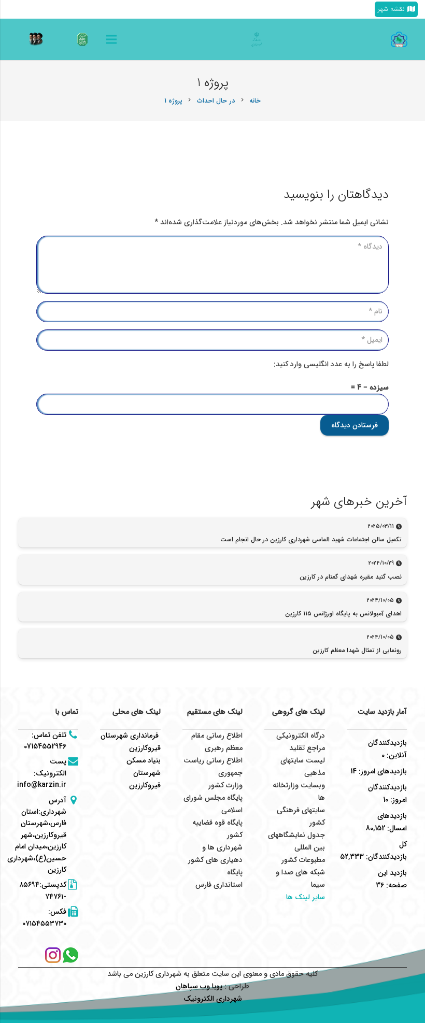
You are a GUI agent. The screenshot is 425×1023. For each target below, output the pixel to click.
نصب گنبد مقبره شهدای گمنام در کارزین (351, 577)
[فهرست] (111, 39)
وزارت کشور (225, 785)
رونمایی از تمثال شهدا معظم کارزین (357, 650)
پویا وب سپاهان (199, 986)
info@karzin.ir (41, 784)
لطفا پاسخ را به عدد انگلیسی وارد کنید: (331, 364)
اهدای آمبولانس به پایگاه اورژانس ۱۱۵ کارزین (343, 613)
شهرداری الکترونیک (212, 998)
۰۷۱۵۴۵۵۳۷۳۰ (44, 923)
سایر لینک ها (305, 897)
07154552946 (45, 746)
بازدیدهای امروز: (382, 771)
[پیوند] (82, 39)
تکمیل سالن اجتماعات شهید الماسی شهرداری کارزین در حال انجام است (311, 539)
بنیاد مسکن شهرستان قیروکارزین (143, 773)
